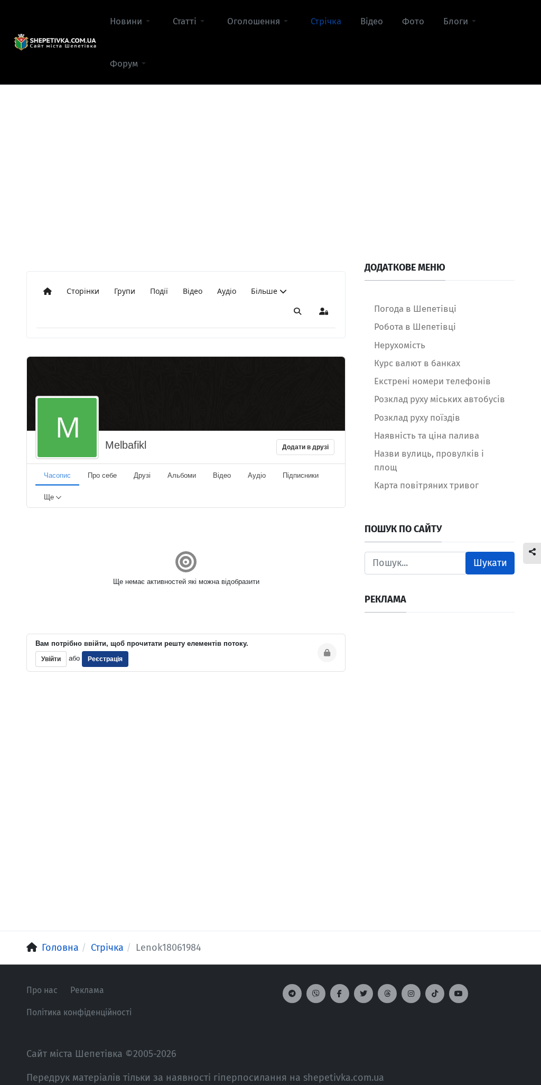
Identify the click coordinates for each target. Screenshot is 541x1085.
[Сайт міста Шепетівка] (55, 42)
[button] (131, 21)
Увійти (51, 659)
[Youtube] (458, 993)
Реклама (87, 990)
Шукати (490, 563)
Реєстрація (105, 659)
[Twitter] (363, 993)
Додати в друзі (305, 447)
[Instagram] (411, 993)
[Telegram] (292, 993)
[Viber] (315, 993)
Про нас (42, 990)
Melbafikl (125, 445)
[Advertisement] (270, 159)
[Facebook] (339, 993)
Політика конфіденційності (79, 1012)
